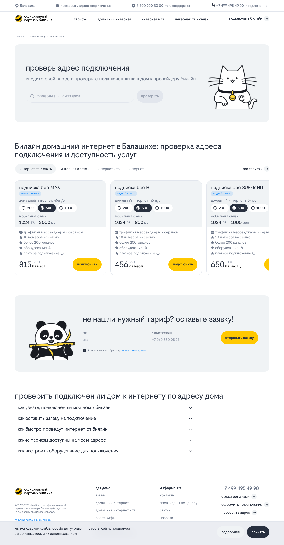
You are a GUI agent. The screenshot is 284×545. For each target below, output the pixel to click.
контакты (167, 495)
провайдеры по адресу (178, 503)
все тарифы (252, 169)
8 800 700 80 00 (149, 6)
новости (166, 518)
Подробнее (230, 532)
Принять (258, 532)
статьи (165, 510)
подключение (257, 6)
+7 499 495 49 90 (230, 6)
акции (100, 495)
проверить (150, 96)
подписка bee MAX (39, 187)
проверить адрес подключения (86, 6)
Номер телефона (162, 332)
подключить (87, 264)
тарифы (80, 19)
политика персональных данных (33, 520)
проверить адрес (235, 512)
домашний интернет (114, 19)
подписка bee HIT (134, 187)
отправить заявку (239, 338)
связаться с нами (235, 496)
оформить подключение (241, 504)
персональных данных (133, 350)
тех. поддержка (177, 6)
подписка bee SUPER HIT (237, 187)
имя (85, 332)
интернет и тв (153, 19)
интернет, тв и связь (191, 19)
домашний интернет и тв (116, 510)
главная (19, 36)
